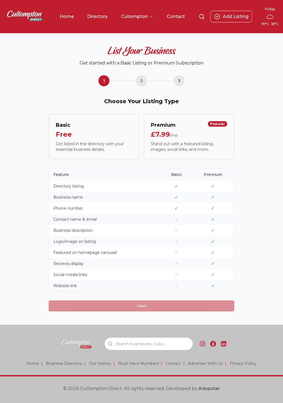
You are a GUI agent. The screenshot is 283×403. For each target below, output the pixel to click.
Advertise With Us (205, 363)
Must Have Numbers (138, 363)
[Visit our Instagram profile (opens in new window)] (203, 344)
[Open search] (201, 16)
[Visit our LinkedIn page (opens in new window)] (224, 344)
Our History (100, 363)
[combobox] (148, 343)
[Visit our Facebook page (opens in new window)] (213, 344)
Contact (176, 16)
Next (141, 305)
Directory (97, 16)
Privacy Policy (243, 363)
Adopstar (209, 388)
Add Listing (235, 16)
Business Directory (64, 363)
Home (67, 16)
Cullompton (137, 17)
